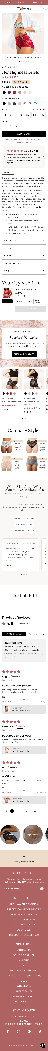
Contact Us (24, 950)
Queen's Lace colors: (15, 87)
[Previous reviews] (4, 156)
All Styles (24, 930)
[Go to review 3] (26, 574)
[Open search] (30, 634)
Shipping (24, 960)
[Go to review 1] (21, 574)
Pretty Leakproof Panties (24, 909)
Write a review (14, 634)
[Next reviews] (43, 156)
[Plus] (16, 126)
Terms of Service (24, 996)
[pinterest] (29, 1031)
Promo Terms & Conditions (24, 975)
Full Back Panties (23, 924)
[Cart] (44, 8)
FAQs (24, 965)
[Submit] (42, 888)
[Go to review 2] (24, 574)
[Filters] (36, 634)
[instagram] (18, 1031)
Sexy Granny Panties (24, 914)
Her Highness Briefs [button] (21, 710)
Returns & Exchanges (24, 970)
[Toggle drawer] (3, 9)
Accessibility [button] (24, 991)
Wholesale (24, 986)
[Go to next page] (41, 811)
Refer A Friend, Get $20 (24, 935)
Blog (24, 981)
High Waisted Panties (24, 904)
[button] (8, 77)
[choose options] (18, 385)
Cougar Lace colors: (15, 98)
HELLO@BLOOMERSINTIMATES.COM (24, 1024)
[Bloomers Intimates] (24, 9)
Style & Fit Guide (24, 955)
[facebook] (8, 1031)
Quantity (7, 121)
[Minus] (5, 126)
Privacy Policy (24, 1001)
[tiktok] (40, 1031)
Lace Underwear (24, 919)
